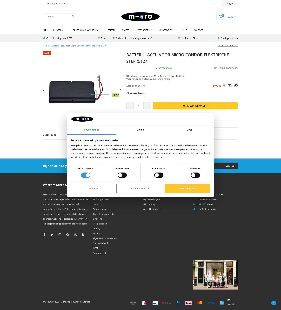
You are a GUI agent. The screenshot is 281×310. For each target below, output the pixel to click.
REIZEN (111, 30)
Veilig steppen (100, 223)
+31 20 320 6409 (205, 204)
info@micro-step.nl (207, 209)
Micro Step (66, 301)
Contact (198, 30)
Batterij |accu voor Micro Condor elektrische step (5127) (79, 45)
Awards (96, 233)
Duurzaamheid (100, 243)
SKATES (125, 30)
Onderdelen (166, 30)
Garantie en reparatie (104, 213)
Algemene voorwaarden (105, 238)
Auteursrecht (99, 252)
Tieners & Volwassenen (85, 30)
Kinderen (58, 30)
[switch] (122, 175)
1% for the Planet (190, 38)
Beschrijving (49, 134)
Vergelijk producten (152, 209)
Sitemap (86, 301)
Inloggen (230, 3)
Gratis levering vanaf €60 (59, 38)
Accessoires (143, 30)
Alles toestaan (187, 188)
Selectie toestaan (140, 188)
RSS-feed (77, 301)
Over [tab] (189, 129)
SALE (184, 30)
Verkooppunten (101, 199)
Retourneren (99, 209)
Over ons (97, 218)
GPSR (96, 248)
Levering (97, 204)
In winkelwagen (197, 105)
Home (44, 30)
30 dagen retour (229, 38)
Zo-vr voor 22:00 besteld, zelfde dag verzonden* (126, 38)
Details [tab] (141, 129)
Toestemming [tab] (91, 129)
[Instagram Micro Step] (59, 234)
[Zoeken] (73, 16)
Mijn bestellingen (151, 199)
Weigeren (93, 188)
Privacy (96, 228)
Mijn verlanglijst (150, 204)
